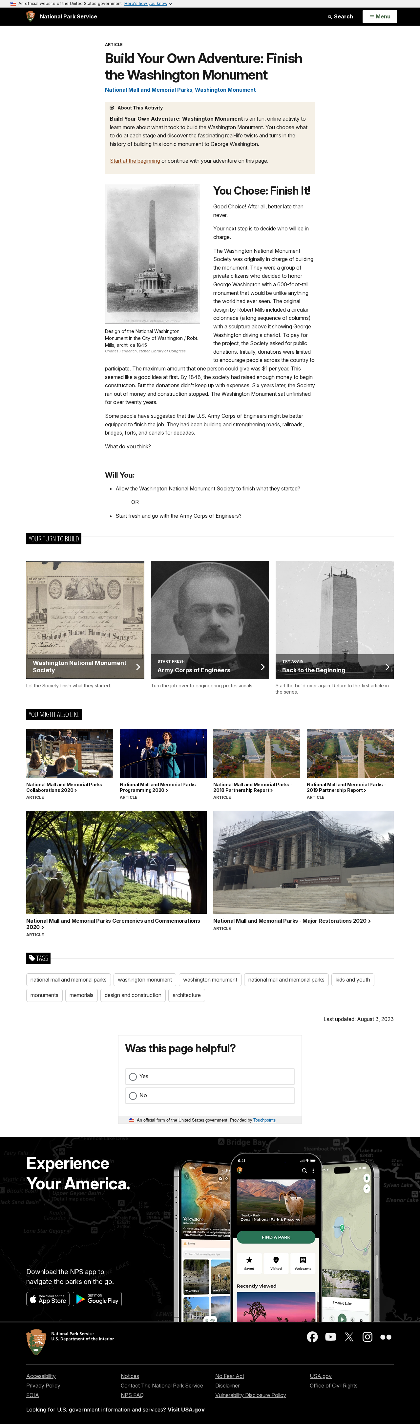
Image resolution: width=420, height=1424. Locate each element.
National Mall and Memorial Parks (148, 89)
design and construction (133, 995)
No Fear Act (229, 1376)
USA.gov (321, 1376)
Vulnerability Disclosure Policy (250, 1395)
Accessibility (41, 1376)
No (143, 1095)
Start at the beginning (135, 160)
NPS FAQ (132, 1395)
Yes (143, 1076)
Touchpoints (264, 1120)
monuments (44, 995)
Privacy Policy (43, 1385)
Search (343, 16)
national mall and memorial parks (69, 979)
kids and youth (353, 979)
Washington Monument (225, 89)
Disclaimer (227, 1385)
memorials (82, 995)
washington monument (145, 979)
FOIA (32, 1395)
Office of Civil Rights (334, 1385)
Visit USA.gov (186, 1409)
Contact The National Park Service (162, 1385)
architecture (187, 995)
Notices (130, 1376)
